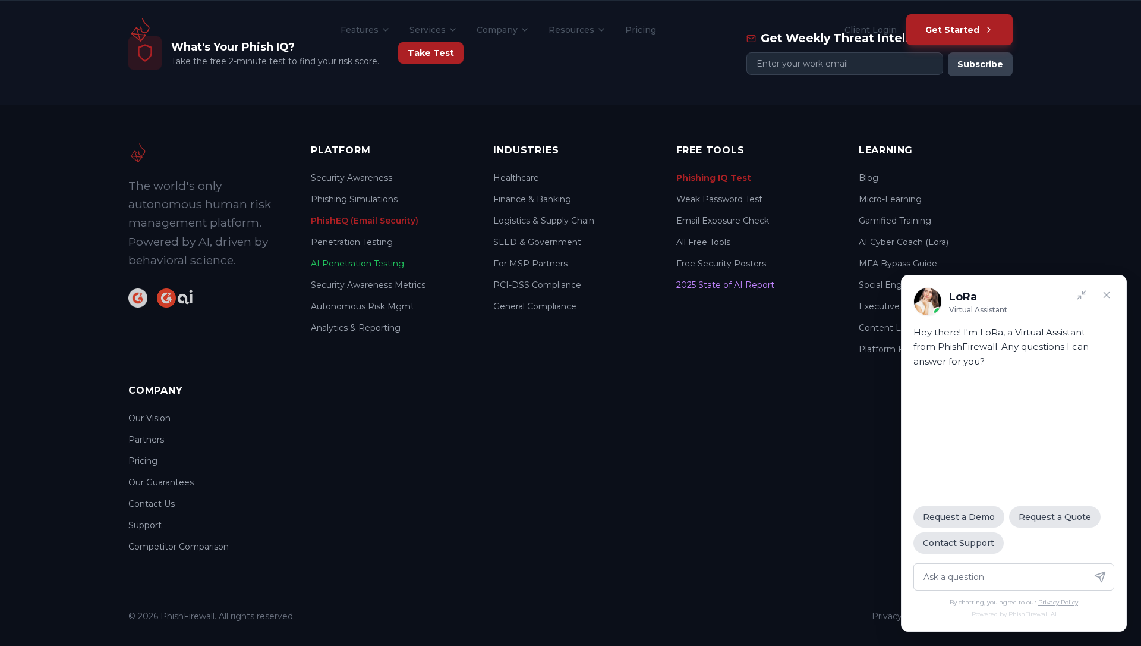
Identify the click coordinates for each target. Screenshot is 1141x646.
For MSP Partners (530, 263)
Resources (571, 29)
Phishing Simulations (354, 199)
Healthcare (516, 178)
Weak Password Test (719, 199)
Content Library (891, 327)
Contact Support (958, 543)
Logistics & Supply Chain (543, 220)
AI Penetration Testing (357, 263)
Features (360, 29)
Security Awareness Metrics (368, 285)
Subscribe (980, 64)
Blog (868, 178)
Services (427, 29)
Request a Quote (1055, 517)
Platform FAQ (887, 349)
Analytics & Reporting (356, 327)
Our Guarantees (161, 482)
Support (145, 525)
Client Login (870, 29)
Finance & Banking (532, 199)
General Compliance (534, 306)
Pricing (640, 29)
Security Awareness (351, 178)
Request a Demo (959, 517)
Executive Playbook (900, 306)
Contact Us (151, 503)
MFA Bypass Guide (898, 263)
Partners (146, 439)
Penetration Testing (352, 242)
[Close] (1106, 295)
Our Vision (149, 418)
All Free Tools (703, 242)
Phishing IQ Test (713, 178)
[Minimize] (1081, 295)
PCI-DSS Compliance (537, 285)
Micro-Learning (890, 199)
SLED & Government (537, 242)
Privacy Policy (1058, 602)
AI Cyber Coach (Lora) (903, 242)
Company (497, 29)
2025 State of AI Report (725, 285)
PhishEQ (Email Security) (364, 220)
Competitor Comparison (178, 546)
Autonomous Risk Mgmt (362, 306)
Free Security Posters (721, 263)
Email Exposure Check (722, 220)
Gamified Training (895, 220)
